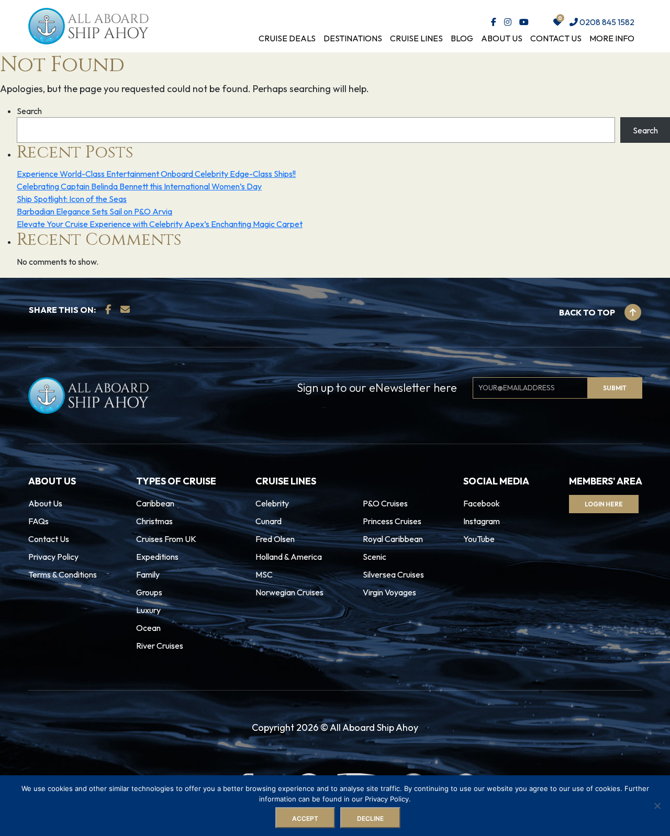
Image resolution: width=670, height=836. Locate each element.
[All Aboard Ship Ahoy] (88, 25)
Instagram (481, 521)
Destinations (352, 38)
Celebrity (272, 503)
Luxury (148, 610)
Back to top (588, 312)
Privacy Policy (53, 556)
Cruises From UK (166, 539)
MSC (264, 574)
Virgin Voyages (389, 592)
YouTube (479, 539)
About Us (501, 38)
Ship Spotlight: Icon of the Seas (72, 199)
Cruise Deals (287, 38)
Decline (370, 818)
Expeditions (157, 556)
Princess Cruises (392, 521)
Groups (149, 592)
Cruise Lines (416, 38)
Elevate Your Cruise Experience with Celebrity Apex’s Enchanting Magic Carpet (160, 224)
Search (29, 111)
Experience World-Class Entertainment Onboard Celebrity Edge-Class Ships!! (156, 173)
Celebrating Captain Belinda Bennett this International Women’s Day (139, 186)
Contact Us (556, 38)
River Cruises (159, 645)
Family (148, 574)
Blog (462, 38)
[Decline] (657, 805)
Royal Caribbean (393, 539)
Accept (305, 818)
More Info (611, 38)
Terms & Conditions (62, 574)
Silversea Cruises (393, 574)
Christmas (154, 521)
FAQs (38, 521)
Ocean (148, 628)
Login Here (604, 504)
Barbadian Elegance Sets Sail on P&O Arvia (94, 211)
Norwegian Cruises (289, 592)
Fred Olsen (275, 539)
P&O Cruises (385, 503)
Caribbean (155, 503)
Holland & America (288, 556)
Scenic (374, 556)
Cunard (268, 521)
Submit (615, 388)
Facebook (481, 503)
